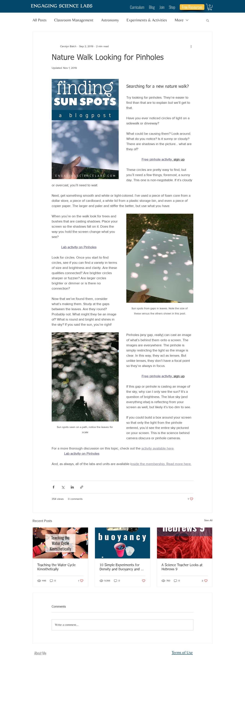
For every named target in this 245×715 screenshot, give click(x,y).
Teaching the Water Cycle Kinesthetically (56, 567)
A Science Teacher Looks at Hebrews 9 (182, 567)
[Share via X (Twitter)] (63, 487)
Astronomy (110, 20)
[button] (210, 7)
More (179, 20)
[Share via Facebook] (53, 487)
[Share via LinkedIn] (72, 487)
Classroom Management (73, 20)
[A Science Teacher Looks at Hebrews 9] (184, 543)
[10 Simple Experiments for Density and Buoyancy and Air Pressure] (122, 543)
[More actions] (191, 46)
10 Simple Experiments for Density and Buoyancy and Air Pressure (122, 567)
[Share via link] (81, 487)
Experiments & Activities (147, 20)
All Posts (40, 20)
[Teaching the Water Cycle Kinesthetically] (60, 543)
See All (208, 520)
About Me (40, 653)
